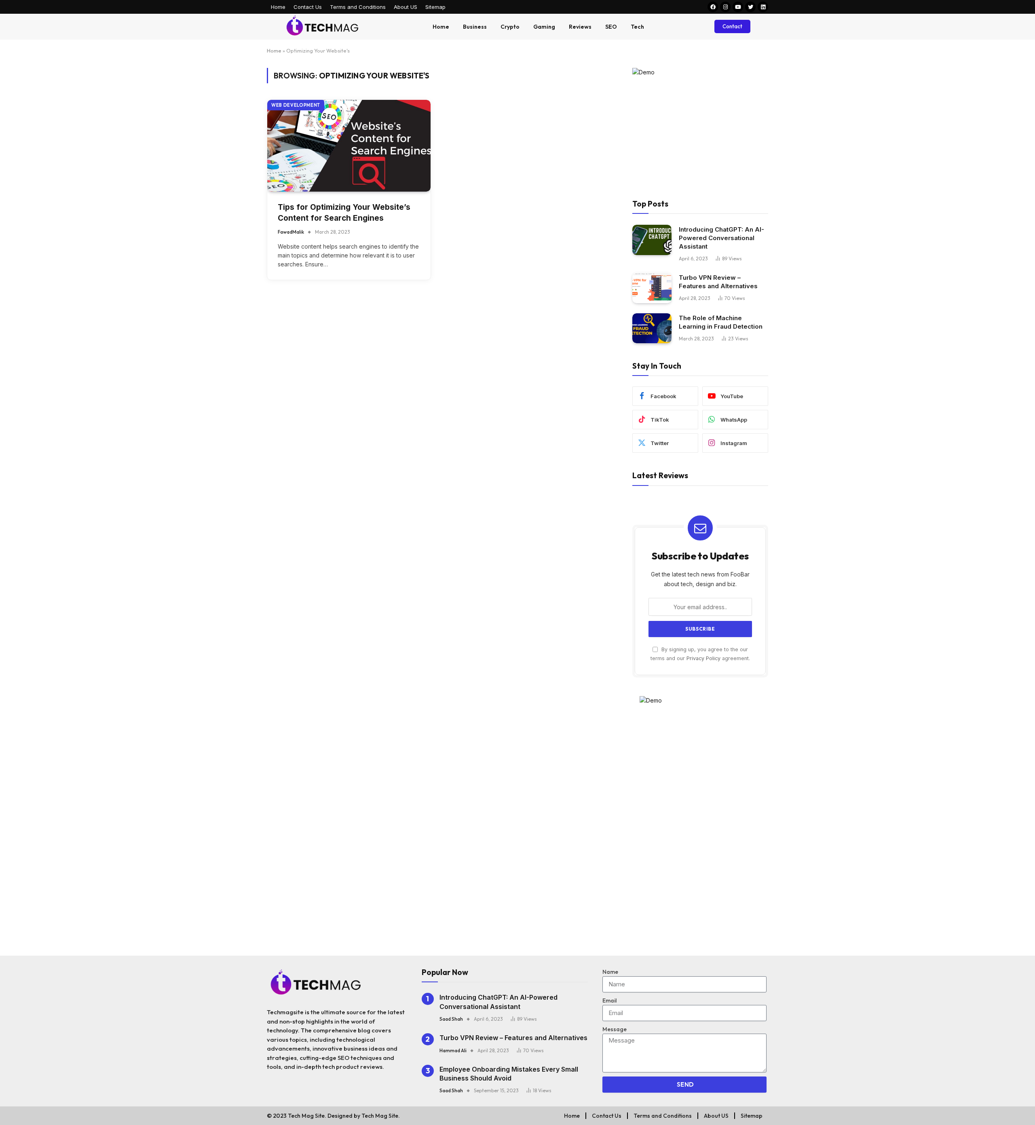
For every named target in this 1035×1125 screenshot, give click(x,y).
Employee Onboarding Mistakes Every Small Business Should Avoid (508, 1073)
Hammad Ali (453, 1050)
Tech (637, 26)
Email (609, 1000)
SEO (611, 26)
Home (278, 7)
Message (614, 1029)
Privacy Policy (703, 658)
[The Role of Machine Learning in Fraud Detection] (652, 328)
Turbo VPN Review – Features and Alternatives (718, 282)
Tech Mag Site (379, 1115)
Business (475, 26)
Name (610, 971)
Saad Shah (451, 1019)
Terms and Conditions (358, 7)
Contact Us (308, 7)
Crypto (510, 26)
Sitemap (435, 7)
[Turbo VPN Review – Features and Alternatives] (652, 288)
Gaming (544, 26)
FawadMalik (291, 232)
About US (405, 7)
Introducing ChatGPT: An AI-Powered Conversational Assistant (721, 238)
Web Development (295, 105)
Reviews (580, 26)
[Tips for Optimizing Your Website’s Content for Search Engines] (349, 146)
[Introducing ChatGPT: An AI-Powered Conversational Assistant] (652, 240)
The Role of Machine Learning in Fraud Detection (721, 322)
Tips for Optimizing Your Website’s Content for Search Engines (344, 213)
